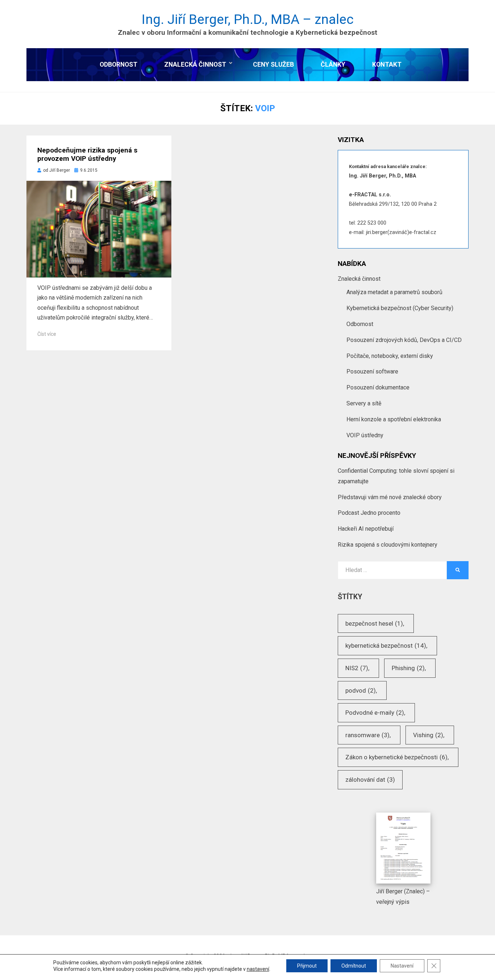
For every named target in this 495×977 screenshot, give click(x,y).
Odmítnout (353, 966)
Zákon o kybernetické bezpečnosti (396, 757)
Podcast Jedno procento (369, 512)
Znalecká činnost (195, 64)
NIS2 (356, 668)
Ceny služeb (273, 64)
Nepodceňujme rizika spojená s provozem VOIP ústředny (87, 154)
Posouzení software (372, 371)
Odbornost (118, 64)
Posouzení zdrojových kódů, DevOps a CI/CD (404, 340)
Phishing (408, 668)
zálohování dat (370, 779)
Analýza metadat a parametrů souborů (394, 292)
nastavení (258, 969)
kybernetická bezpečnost (385, 645)
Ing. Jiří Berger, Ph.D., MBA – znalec (248, 19)
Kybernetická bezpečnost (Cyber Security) (399, 308)
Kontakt (387, 64)
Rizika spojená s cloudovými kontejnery (387, 544)
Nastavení (402, 966)
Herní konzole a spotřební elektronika (393, 419)
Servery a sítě (363, 403)
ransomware (367, 735)
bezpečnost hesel (374, 623)
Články (333, 64)
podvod (360, 690)
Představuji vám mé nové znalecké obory (390, 497)
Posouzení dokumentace (377, 387)
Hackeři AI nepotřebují (366, 528)
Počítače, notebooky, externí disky (389, 355)
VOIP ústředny (364, 435)
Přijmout (307, 966)
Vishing (428, 735)
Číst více (46, 334)
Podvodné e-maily (374, 712)
